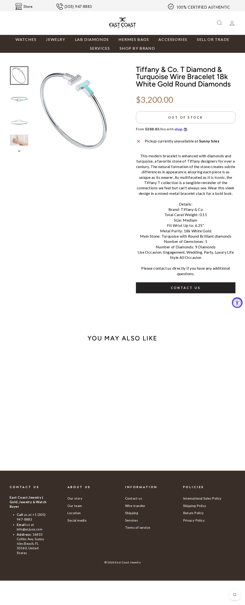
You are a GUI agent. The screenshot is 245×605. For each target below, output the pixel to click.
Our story (75, 498)
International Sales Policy (202, 498)
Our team (74, 506)
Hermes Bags (133, 39)
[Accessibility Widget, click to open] (237, 302)
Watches (26, 39)
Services (100, 48)
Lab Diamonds (92, 39)
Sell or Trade (213, 39)
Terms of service (137, 527)
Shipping (131, 513)
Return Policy (193, 513)
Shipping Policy (194, 506)
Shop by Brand (137, 48)
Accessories (172, 39)
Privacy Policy (194, 520)
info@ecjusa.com (29, 529)
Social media (77, 520)
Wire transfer (135, 506)
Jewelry (55, 39)
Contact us (186, 288)
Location (74, 513)
